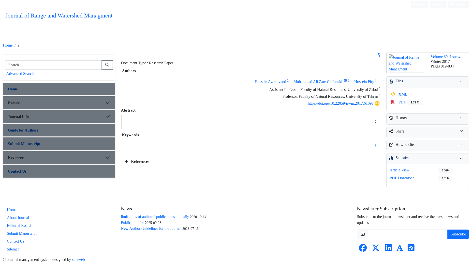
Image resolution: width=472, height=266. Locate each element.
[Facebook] (363, 249)
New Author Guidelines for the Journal (151, 228)
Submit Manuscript (24, 143)
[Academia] (399, 249)
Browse (14, 102)
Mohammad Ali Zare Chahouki (318, 81)
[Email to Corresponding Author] (345, 80)
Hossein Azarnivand (270, 81)
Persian (460, 4)
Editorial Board (19, 225)
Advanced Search (20, 73)
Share (400, 131)
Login (420, 4)
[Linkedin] (388, 249)
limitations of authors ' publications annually (155, 216)
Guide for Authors (23, 130)
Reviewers (16, 157)
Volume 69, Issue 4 (445, 56)
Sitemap (13, 249)
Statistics (402, 157)
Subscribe (458, 234)
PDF (408, 102)
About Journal (18, 217)
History (401, 118)
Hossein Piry (364, 81)
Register (437, 4)
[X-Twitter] (376, 249)
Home (8, 45)
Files (399, 81)
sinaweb (78, 259)
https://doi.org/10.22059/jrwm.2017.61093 (341, 103)
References (139, 161)
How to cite (405, 144)
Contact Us (17, 171)
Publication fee (132, 222)
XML (402, 94)
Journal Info (18, 116)
